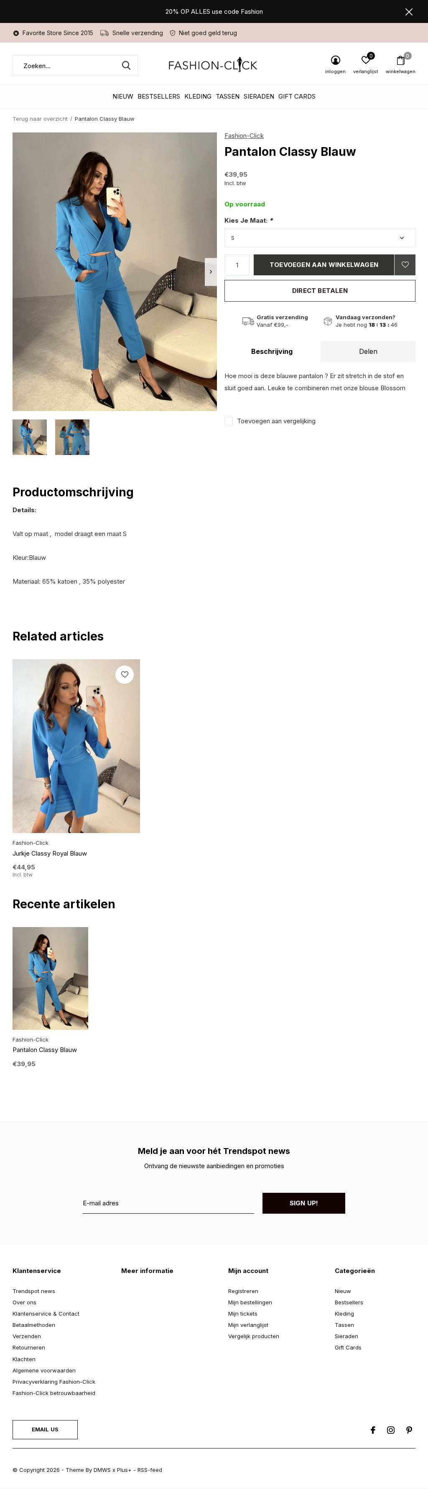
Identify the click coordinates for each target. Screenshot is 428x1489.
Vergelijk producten (253, 1336)
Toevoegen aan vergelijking (276, 421)
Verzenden (27, 1336)
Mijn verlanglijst (248, 1324)
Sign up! (304, 1203)
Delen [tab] (368, 351)
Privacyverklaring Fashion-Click (54, 1381)
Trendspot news (34, 1291)
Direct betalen (320, 291)
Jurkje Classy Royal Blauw (50, 853)
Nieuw (122, 96)
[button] (30, 437)
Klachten (24, 1359)
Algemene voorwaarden (44, 1370)
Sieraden (259, 96)
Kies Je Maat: (248, 220)
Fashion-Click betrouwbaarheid (54, 1393)
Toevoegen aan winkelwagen (324, 265)
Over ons (24, 1302)
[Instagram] (391, 1430)
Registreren (243, 1291)
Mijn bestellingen (250, 1302)
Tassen (227, 96)
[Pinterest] (409, 1430)
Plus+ (124, 1469)
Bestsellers (159, 96)
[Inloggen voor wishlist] (405, 264)
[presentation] (211, 272)
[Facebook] (373, 1430)
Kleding (197, 96)
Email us (45, 1429)
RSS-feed (150, 1469)
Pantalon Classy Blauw (45, 1050)
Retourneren (29, 1347)
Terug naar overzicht (40, 118)
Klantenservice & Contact (46, 1313)
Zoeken (126, 65)
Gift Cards (297, 96)
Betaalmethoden (34, 1324)
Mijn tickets (242, 1313)
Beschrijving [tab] (272, 351)
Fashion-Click (244, 136)
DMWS (102, 1469)
